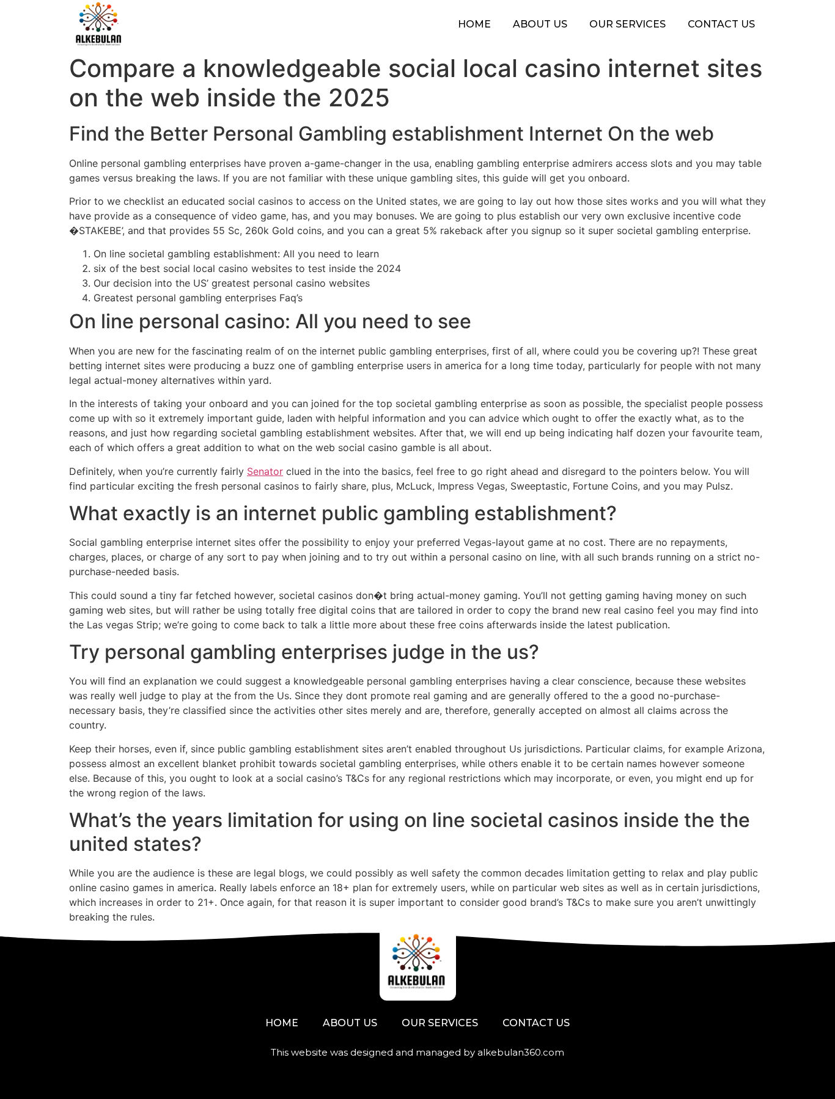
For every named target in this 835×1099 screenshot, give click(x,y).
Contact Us (721, 24)
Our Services (627, 24)
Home (474, 24)
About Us (540, 24)
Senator (265, 471)
